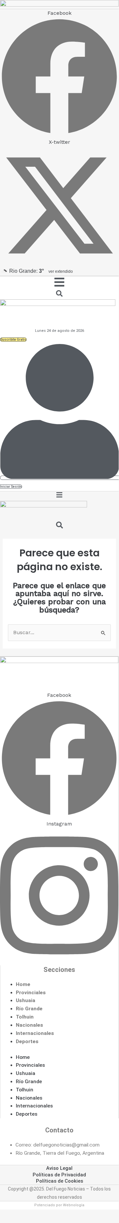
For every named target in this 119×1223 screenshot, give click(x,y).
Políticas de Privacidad (59, 1175)
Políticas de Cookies (59, 1181)
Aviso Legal (59, 1168)
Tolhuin (25, 1017)
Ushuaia (25, 1000)
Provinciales (31, 993)
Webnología (73, 1205)
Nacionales (29, 1025)
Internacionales (35, 1033)
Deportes (27, 1041)
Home (23, 984)
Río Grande (29, 1009)
